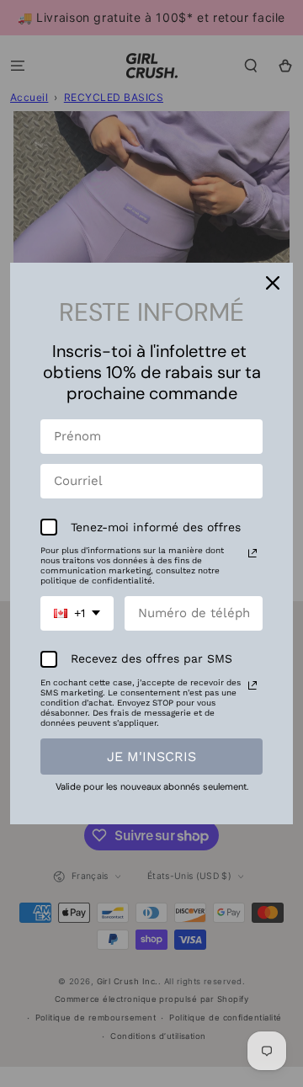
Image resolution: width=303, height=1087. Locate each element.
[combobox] (77, 613)
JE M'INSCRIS (151, 757)
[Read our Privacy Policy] (252, 553)
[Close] (272, 283)
